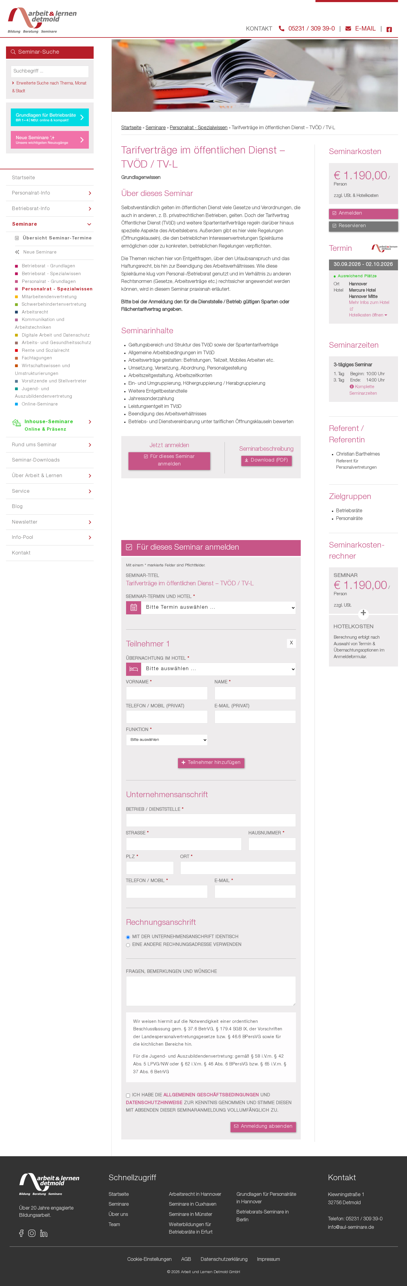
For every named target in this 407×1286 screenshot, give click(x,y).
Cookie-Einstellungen (149, 1260)
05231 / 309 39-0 (311, 29)
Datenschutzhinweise (154, 1103)
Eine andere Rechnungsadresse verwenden (187, 945)
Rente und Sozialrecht (45, 351)
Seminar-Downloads (36, 460)
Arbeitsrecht (34, 312)
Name (223, 682)
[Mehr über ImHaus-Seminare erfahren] (384, 250)
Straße (137, 833)
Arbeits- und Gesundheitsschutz (56, 343)
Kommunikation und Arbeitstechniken (40, 324)
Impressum (268, 1260)
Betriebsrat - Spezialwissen (50, 274)
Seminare (24, 224)
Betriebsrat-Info (31, 209)
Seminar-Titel (142, 576)
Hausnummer (267, 833)
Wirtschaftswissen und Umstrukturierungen (42, 370)
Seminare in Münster (190, 1215)
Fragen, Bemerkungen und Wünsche (171, 972)
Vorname (139, 682)
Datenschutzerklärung (224, 1260)
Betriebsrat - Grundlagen (47, 266)
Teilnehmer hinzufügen (213, 763)
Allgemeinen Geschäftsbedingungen (211, 1095)
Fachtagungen (36, 358)
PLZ (132, 857)
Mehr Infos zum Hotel (369, 303)
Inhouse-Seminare (49, 426)
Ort (186, 857)
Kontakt (21, 553)
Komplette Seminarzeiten (363, 390)
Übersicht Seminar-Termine (56, 238)
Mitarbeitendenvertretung (48, 297)
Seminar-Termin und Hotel (160, 597)
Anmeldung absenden (266, 1126)
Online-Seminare (39, 404)
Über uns (118, 1215)
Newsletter (25, 522)
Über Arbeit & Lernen (37, 476)
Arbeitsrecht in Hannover (195, 1194)
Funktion (139, 730)
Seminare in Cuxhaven (192, 1204)
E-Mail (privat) (232, 706)
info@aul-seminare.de (351, 1227)
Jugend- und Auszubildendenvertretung (43, 393)
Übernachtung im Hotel (157, 659)
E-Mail (364, 29)
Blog (17, 507)
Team (114, 1225)
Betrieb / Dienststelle (155, 810)
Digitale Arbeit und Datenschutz (55, 336)
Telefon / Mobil (147, 881)
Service (21, 491)
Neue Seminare (39, 253)
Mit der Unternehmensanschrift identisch (185, 937)
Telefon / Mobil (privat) (155, 706)
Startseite (23, 178)
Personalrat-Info (31, 193)
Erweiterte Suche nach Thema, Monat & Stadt (49, 88)
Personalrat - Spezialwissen (56, 289)
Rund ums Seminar (34, 445)
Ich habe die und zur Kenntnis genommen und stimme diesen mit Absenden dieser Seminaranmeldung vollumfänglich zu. (209, 1103)
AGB (186, 1260)
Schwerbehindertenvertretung (53, 305)
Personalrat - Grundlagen (48, 282)
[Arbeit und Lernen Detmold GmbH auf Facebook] (387, 29)
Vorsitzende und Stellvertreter (53, 381)
